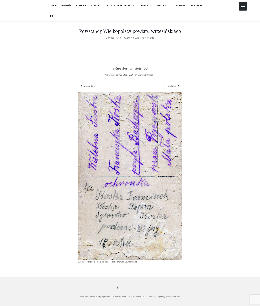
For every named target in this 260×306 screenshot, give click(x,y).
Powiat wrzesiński (119, 5)
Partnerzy (197, 5)
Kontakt (181, 5)
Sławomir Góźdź (145, 75)
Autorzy (162, 5)
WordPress (175, 296)
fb (51, 16)
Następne (172, 86)
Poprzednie (88, 86)
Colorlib (151, 296)
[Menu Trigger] (243, 6)
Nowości (67, 5)
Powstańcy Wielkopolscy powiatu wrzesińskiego (130, 31)
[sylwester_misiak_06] (130, 175)
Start (54, 5)
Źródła (144, 5)
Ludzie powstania (87, 5)
